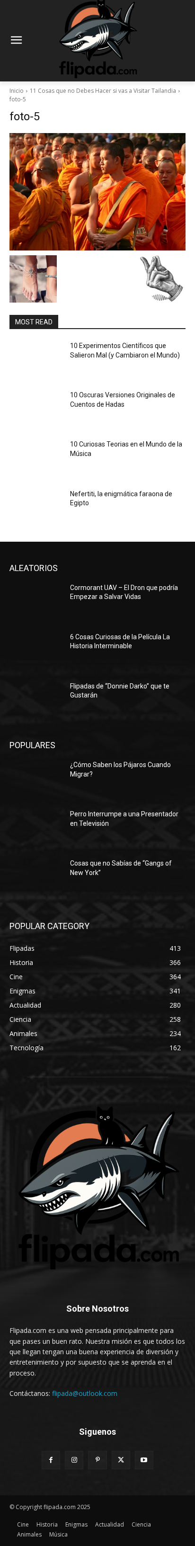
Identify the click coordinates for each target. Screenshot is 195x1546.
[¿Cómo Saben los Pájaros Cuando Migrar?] (35, 778)
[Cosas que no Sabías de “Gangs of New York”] (35, 877)
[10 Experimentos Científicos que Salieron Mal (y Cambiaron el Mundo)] (35, 359)
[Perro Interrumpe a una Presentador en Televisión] (35, 828)
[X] (121, 1460)
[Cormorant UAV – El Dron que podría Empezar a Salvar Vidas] (35, 601)
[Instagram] (74, 1460)
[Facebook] (51, 1460)
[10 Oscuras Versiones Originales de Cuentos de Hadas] (35, 409)
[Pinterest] (97, 1460)
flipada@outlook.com (84, 1393)
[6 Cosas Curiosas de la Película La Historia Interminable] (35, 651)
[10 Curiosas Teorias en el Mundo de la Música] (35, 458)
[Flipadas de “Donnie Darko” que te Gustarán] (35, 700)
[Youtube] (144, 1460)
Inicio (16, 91)
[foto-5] (97, 191)
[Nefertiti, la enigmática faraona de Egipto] (35, 508)
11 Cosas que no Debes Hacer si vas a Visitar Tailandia (103, 91)
